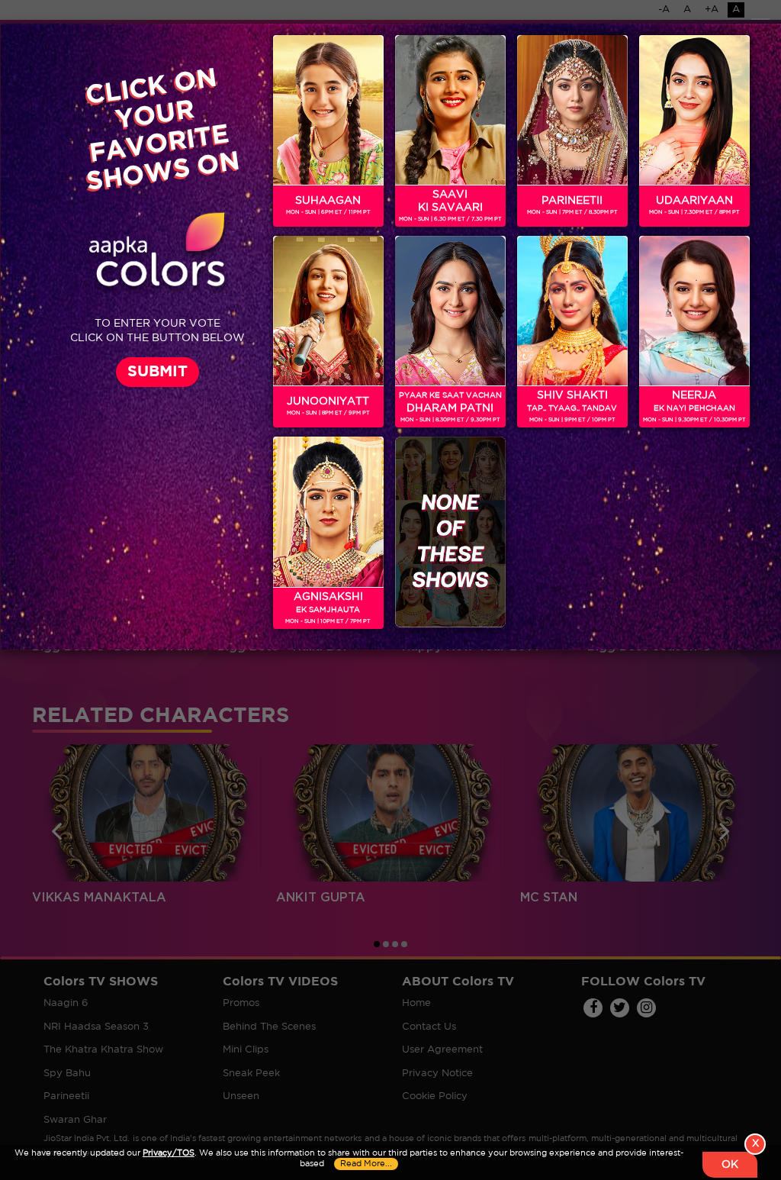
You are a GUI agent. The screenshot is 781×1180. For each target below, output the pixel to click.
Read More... (366, 1164)
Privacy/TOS (168, 1153)
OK (730, 1164)
